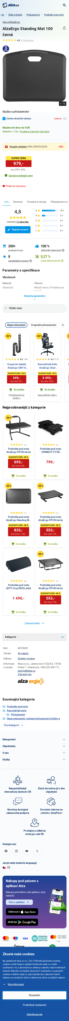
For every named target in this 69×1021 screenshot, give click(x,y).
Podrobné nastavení (34, 1005)
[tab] (7, 202)
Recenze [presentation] (18, 202)
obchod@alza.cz (26, 670)
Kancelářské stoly (16, 710)
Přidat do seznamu (16, 186)
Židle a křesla (15, 14)
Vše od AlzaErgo (11, 22)
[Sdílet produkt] (64, 28)
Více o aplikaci (17, 902)
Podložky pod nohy (54, 14)
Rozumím (34, 995)
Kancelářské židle (47, 395)
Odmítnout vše (34, 1014)
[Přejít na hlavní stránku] (11, 5)
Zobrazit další (32, 623)
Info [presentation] (7, 202)
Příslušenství (33, 14)
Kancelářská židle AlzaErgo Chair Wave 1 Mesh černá (47, 366)
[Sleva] (8, 336)
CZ (8, 867)
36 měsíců (23, 653)
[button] (34, 739)
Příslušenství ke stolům (16, 396)
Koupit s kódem (18, 146)
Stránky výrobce (26, 658)
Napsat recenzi (20, 229)
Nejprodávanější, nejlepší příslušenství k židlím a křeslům (33, 720)
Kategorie (10, 637)
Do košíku (21, 476)
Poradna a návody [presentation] (36, 202)
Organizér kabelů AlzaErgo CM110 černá (16, 366)
